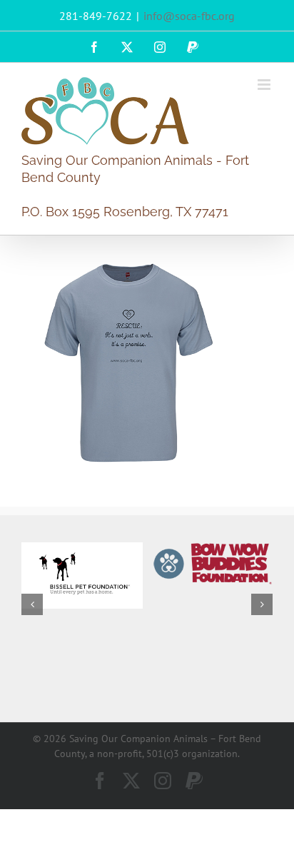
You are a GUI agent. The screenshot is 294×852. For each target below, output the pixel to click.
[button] (32, 604)
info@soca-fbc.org (189, 16)
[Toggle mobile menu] (265, 84)
